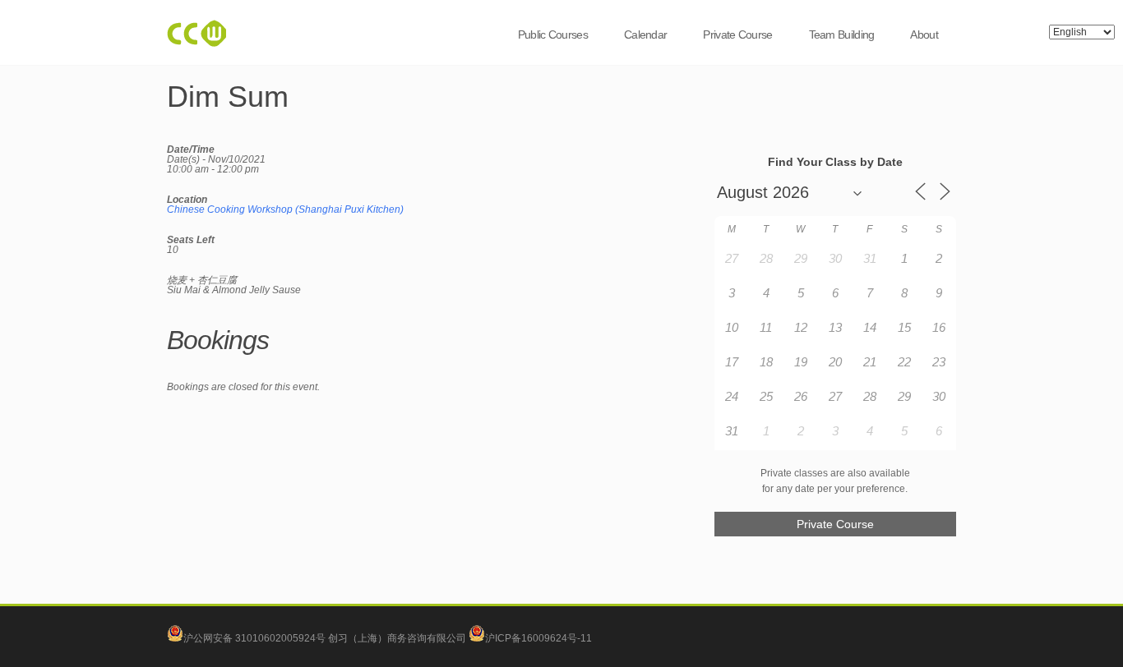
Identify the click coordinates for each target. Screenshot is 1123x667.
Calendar (645, 34)
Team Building (842, 34)
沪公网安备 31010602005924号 (254, 638)
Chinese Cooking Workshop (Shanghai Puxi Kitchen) (285, 209)
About (924, 34)
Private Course (737, 34)
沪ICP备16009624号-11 (538, 638)
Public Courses (553, 34)
